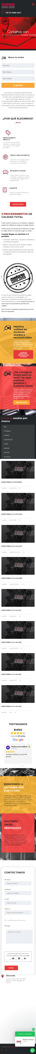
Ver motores (21, 402)
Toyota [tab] (7, 457)
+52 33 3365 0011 (13, 13)
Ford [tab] (6, 444)
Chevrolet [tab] (8, 440)
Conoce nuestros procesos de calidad (23, 354)
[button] (3, 755)
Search (19, 85)
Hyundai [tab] (7, 431)
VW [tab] (5, 427)
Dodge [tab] (6, 452)
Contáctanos (18, 204)
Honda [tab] (6, 435)
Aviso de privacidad (12, 1047)
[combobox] (18, 65)
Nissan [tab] (6, 448)
